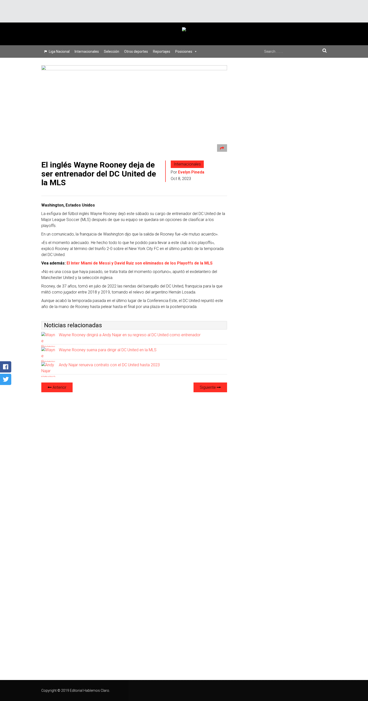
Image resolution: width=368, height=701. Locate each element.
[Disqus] (134, 459)
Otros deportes (136, 52)
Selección (111, 52)
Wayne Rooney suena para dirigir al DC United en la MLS (107, 350)
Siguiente (208, 387)
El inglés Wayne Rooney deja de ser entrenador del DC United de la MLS (98, 173)
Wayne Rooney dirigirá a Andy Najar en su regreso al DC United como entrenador (130, 334)
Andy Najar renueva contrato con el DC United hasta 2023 (109, 364)
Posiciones (183, 52)
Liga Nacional (59, 52)
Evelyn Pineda (191, 172)
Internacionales (87, 52)
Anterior (59, 387)
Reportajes (161, 52)
